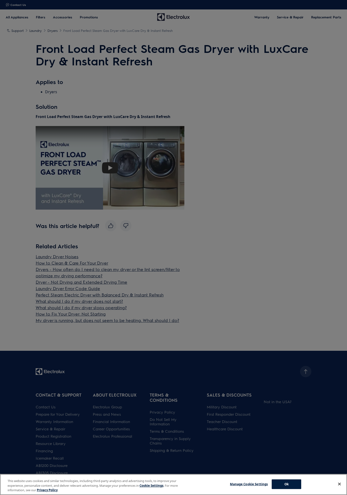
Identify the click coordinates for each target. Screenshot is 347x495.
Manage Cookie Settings (249, 484)
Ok (286, 484)
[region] (173, 484)
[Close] (339, 484)
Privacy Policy (47, 490)
